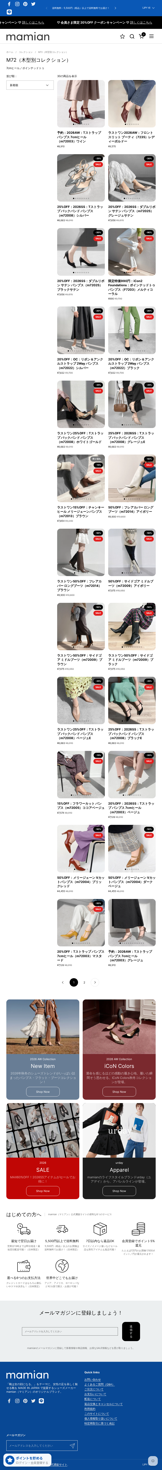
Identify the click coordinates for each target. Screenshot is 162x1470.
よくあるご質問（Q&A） (99, 1384)
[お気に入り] (122, 36)
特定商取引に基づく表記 (99, 1423)
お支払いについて (95, 1394)
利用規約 (89, 1408)
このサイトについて (96, 1413)
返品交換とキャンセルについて (103, 1404)
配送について (92, 1398)
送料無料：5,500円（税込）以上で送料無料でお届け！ (81, 8)
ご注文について (94, 1389)
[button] (132, 36)
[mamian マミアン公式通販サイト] (27, 36)
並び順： (11, 76)
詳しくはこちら (114, 22)
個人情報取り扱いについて (100, 1418)
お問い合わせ (92, 1379)
